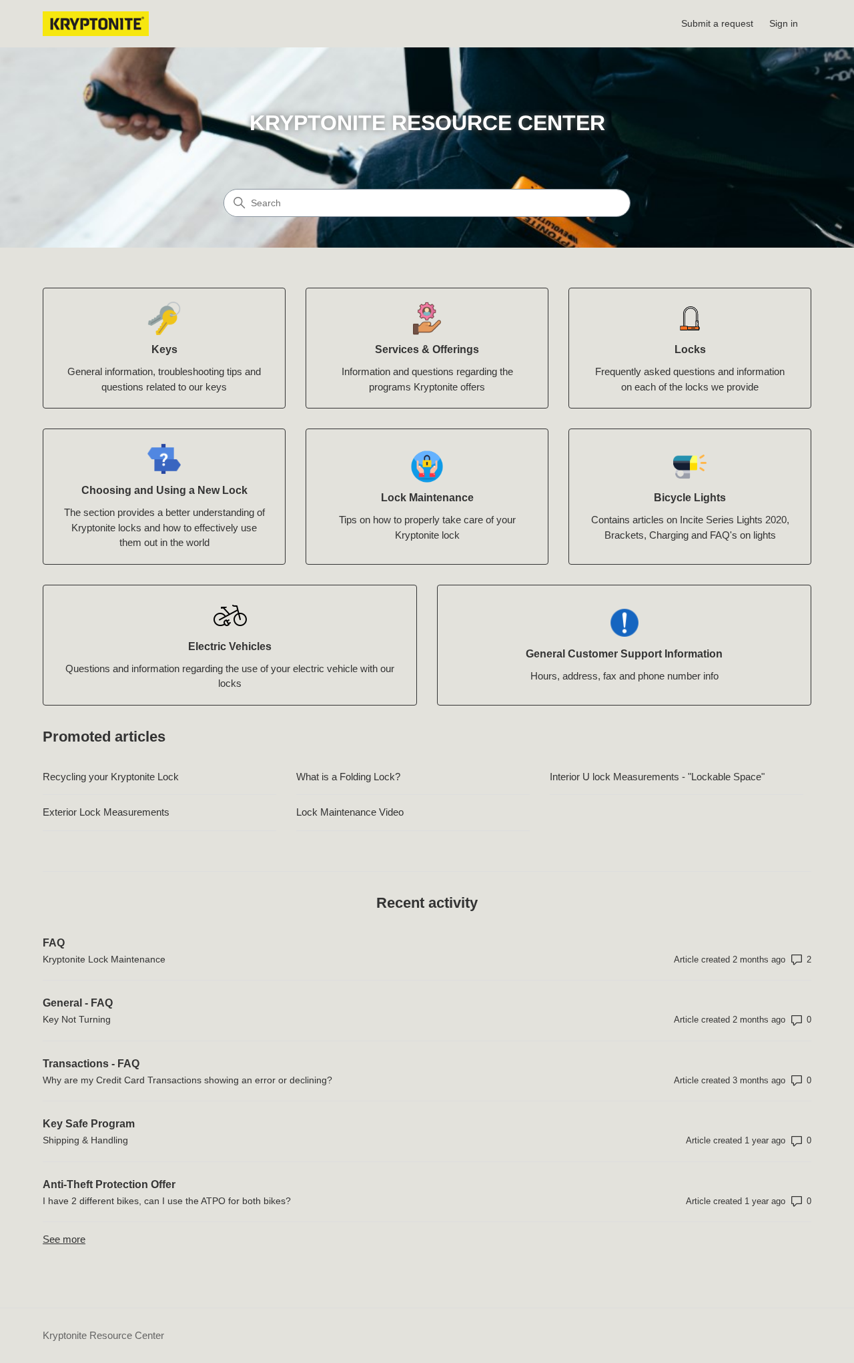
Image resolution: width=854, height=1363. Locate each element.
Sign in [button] (783, 23)
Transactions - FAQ (91, 1063)
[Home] (96, 23)
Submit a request (717, 23)
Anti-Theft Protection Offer (109, 1184)
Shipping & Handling (85, 1140)
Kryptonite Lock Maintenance (104, 959)
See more (64, 1239)
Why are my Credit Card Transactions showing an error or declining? (187, 1080)
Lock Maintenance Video (350, 812)
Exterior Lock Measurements (106, 812)
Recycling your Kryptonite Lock (111, 776)
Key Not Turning (77, 1019)
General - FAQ (78, 1003)
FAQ (54, 942)
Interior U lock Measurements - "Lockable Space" (657, 776)
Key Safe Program (89, 1123)
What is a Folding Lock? (348, 776)
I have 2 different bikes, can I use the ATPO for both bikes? (167, 1200)
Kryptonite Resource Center (103, 1335)
